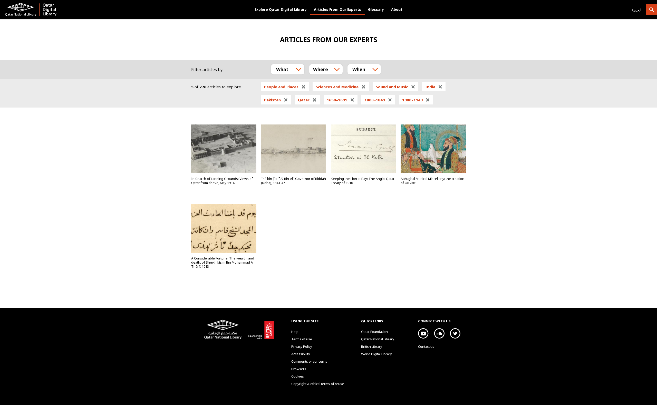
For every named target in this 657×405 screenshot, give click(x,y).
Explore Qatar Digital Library (281, 9)
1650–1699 (340, 99)
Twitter (455, 333)
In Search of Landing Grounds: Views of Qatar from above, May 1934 (222, 181)
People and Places (285, 86)
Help (294, 331)
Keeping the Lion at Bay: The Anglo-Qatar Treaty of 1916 (362, 181)
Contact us (426, 346)
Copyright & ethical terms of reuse (317, 383)
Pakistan (276, 99)
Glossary (376, 9)
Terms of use (301, 339)
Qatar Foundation (374, 331)
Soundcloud (439, 333)
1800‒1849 (378, 99)
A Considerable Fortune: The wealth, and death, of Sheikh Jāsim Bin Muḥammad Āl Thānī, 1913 (222, 262)
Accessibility (300, 354)
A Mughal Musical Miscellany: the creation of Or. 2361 (432, 181)
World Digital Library (376, 354)
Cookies (297, 376)
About (396, 9)
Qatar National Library (224, 330)
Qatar (307, 99)
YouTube (423, 333)
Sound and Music (395, 86)
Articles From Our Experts (337, 9)
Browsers (298, 369)
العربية (637, 9)
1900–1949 (416, 99)
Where (320, 69)
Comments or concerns (309, 361)
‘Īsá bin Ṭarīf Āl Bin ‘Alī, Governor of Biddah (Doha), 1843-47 (293, 181)
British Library (260, 329)
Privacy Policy (301, 346)
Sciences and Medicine (341, 86)
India (433, 86)
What (282, 69)
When (358, 69)
